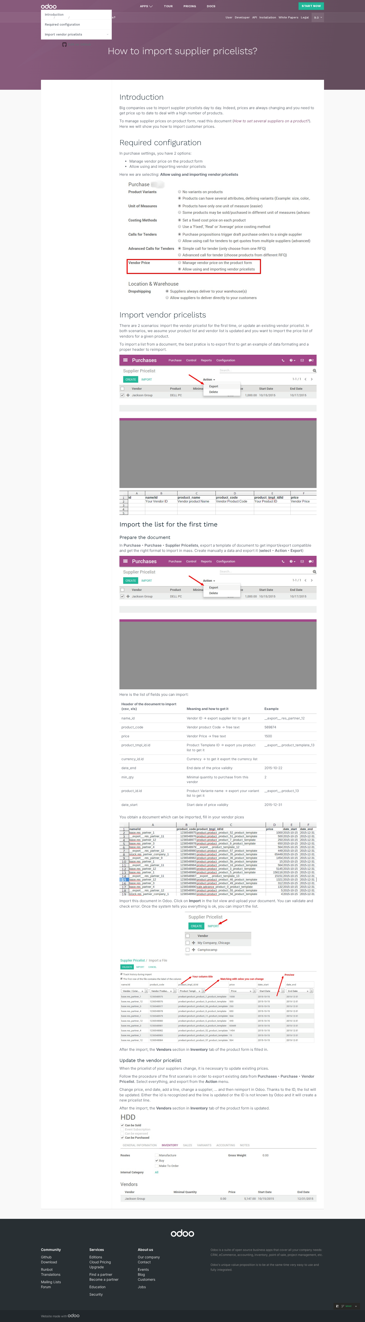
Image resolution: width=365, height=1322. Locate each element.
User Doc (47, 17)
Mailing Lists (51, 1282)
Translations (50, 1274)
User (229, 17)
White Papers (288, 17)
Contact (144, 1262)
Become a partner (103, 1279)
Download (49, 1262)
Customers (146, 1279)
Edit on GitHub (79, 44)
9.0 (317, 17)
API (254, 17)
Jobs (142, 1287)
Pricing (189, 6)
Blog (141, 1274)
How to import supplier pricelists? (92, 17)
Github (46, 1257)
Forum (46, 1287)
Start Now (311, 6)
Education (97, 1287)
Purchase (62, 17)
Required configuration (62, 24)
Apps (144, 6)
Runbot (47, 1269)
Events (143, 1269)
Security (96, 1294)
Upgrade (96, 1267)
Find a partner (100, 1274)
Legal (305, 17)
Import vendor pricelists (63, 34)
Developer (242, 17)
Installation (267, 17)
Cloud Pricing (100, 1262)
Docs (211, 6)
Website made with (54, 1316)
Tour (168, 6)
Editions (95, 1257)
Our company (149, 1257)
